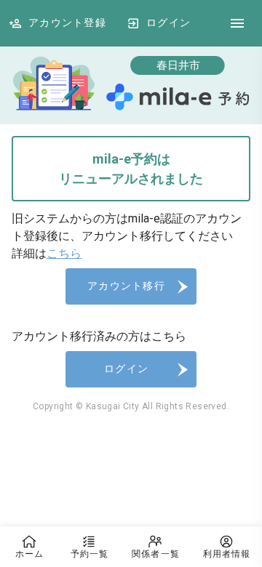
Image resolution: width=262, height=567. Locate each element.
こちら (64, 253)
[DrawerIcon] (237, 23)
